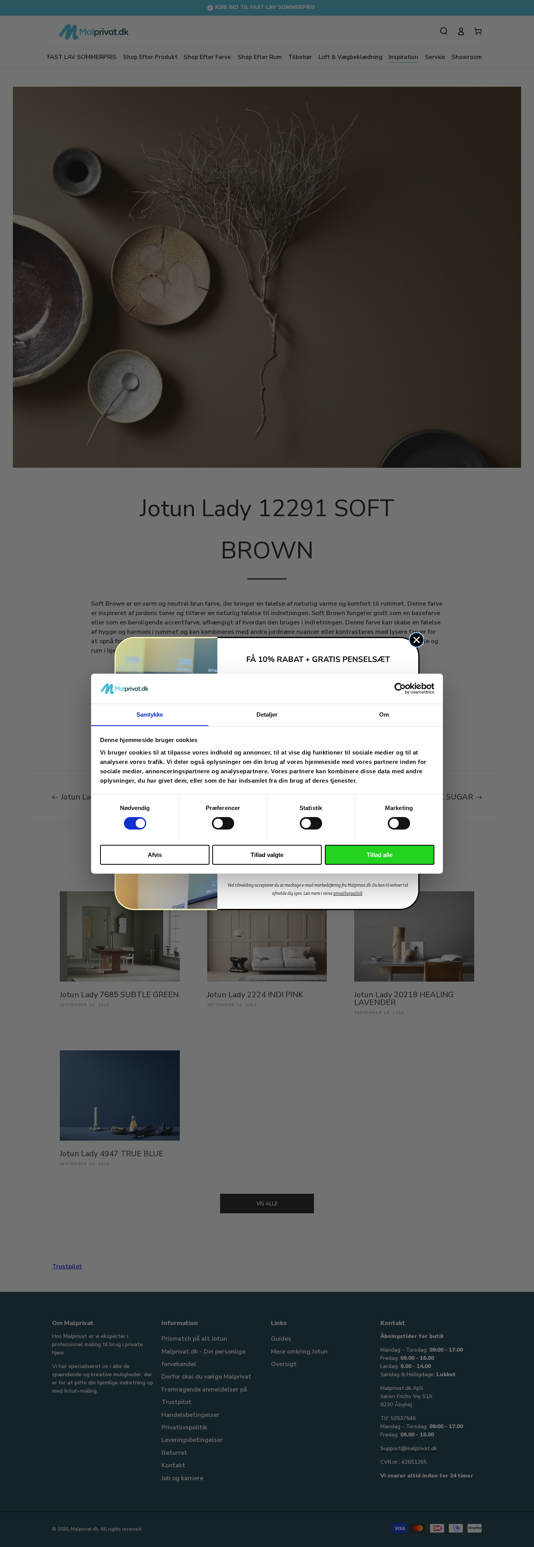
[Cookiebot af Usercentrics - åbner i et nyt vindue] (400, 688)
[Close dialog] (416, 640)
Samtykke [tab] (149, 714)
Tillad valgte (267, 854)
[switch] (223, 823)
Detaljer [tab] (267, 714)
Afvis (155, 854)
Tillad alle (379, 854)
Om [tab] (384, 714)
